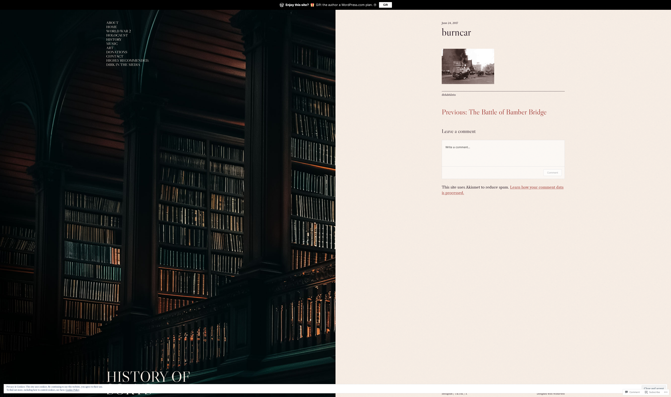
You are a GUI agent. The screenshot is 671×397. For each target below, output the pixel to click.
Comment (552, 172)
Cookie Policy (73, 390)
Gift (385, 4)
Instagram (447, 393)
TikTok (459, 393)
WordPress (559, 393)
